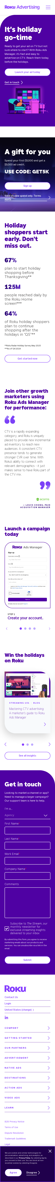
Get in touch (12, 82)
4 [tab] (34, 628)
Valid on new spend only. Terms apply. (23, 197)
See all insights (27, 755)
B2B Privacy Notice (14, 1122)
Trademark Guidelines (15, 1139)
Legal (7, 1144)
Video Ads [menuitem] (12, 1098)
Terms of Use (11, 1127)
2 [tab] (25, 628)
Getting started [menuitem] (18, 1038)
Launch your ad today (27, 72)
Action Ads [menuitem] (13, 1088)
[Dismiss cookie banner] (50, 1151)
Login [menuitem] (8, 1003)
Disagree (31, 1172)
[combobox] (27, 815)
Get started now (27, 358)
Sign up (27, 186)
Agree (13, 1172)
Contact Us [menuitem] (11, 997)
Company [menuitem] (11, 1028)
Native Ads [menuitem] (13, 1068)
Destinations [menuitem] (15, 1078)
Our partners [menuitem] (16, 1048)
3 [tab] (30, 628)
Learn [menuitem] (9, 1108)
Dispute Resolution (14, 1133)
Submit (27, 960)
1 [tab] (21, 628)
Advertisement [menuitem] (17, 1058)
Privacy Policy (24, 1158)
